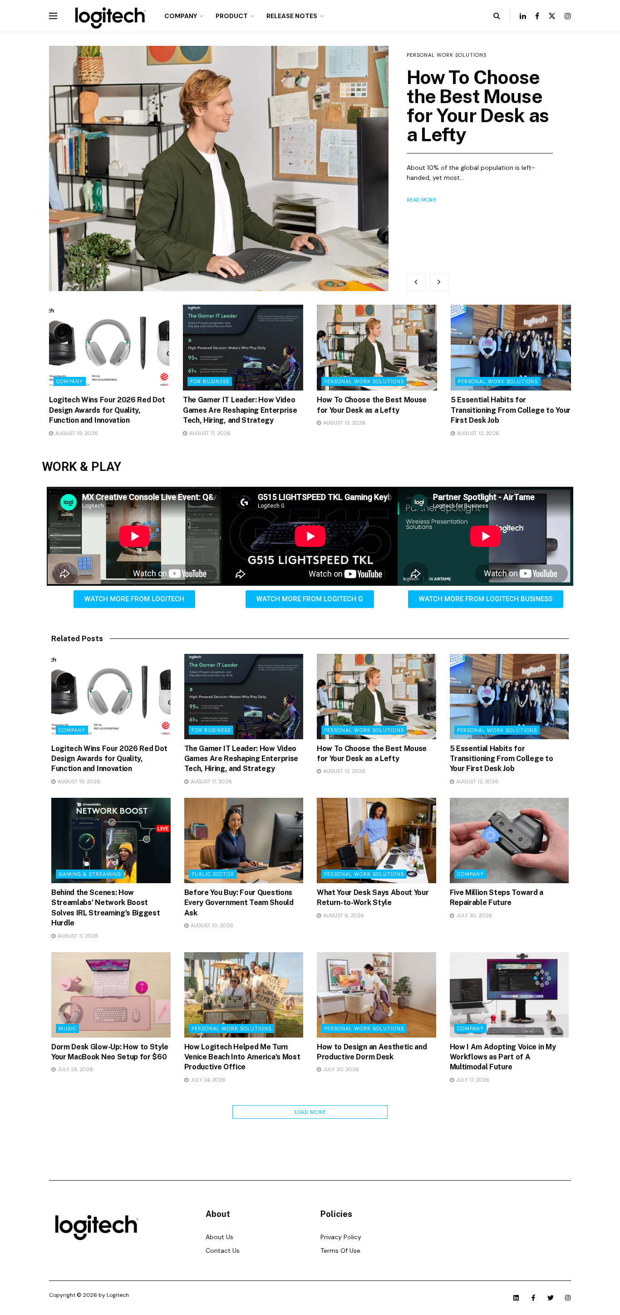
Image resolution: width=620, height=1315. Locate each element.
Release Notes (291, 16)
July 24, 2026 (207, 1080)
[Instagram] (568, 1298)
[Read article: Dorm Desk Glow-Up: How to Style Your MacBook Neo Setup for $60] (111, 995)
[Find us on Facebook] (537, 16)
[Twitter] (550, 1298)
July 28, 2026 (74, 1069)
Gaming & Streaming (90, 874)
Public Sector (213, 874)
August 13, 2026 (343, 423)
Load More (310, 1112)
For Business (209, 381)
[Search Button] (496, 16)
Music (67, 1028)
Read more (422, 200)
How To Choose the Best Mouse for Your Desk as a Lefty (478, 105)
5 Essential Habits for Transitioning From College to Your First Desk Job (511, 410)
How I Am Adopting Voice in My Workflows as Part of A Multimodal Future (503, 1057)
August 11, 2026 (77, 936)
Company (180, 16)
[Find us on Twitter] (552, 16)
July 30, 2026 (473, 915)
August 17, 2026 (209, 433)
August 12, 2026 (477, 433)
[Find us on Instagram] (568, 16)
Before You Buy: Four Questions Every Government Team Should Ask (239, 902)
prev (416, 282)
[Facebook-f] (533, 1298)
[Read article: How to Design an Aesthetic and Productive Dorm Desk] (376, 995)
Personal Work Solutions (447, 55)
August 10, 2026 (211, 925)
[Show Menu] (53, 16)
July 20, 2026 (340, 1069)
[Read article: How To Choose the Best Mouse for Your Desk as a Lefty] (219, 168)
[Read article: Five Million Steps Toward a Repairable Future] (509, 840)
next (439, 282)
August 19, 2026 (76, 433)
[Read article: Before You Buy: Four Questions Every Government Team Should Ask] (244, 840)
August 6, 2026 (343, 915)
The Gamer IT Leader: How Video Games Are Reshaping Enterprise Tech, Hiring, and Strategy (240, 410)
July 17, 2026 (472, 1080)
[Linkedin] (516, 1298)
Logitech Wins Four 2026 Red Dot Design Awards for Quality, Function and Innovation (107, 410)
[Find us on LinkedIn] (523, 16)
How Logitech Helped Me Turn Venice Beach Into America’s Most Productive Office (242, 1057)
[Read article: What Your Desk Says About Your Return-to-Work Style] (376, 840)
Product (232, 16)
